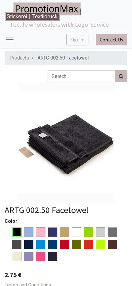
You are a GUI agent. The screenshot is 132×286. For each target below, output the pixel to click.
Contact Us (111, 40)
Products (19, 58)
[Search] (121, 76)
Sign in (77, 40)
